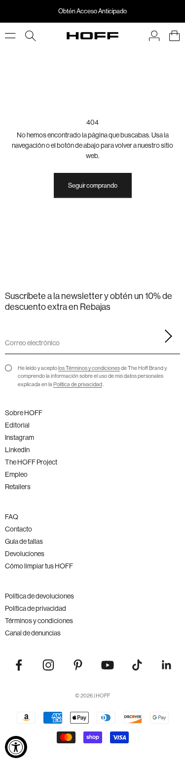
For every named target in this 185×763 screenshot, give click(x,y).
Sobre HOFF (23, 412)
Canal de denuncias (33, 633)
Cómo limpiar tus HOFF (39, 566)
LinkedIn (17, 449)
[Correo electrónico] (165, 336)
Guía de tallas (24, 541)
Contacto (18, 529)
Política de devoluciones (39, 596)
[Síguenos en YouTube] (107, 665)
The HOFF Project (31, 462)
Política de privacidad (77, 384)
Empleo (16, 474)
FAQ (11, 516)
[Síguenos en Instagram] (48, 665)
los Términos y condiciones (89, 368)
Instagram (19, 437)
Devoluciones (24, 553)
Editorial (17, 425)
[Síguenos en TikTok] (137, 665)
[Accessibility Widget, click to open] (16, 747)
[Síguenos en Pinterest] (78, 665)
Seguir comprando (92, 185)
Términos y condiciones (39, 620)
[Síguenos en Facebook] (19, 665)
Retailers (18, 486)
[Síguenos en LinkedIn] (167, 665)
